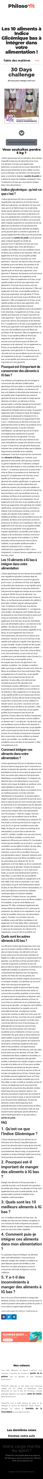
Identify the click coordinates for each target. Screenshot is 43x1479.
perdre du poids (32, 176)
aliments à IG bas (12, 457)
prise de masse (35, 1393)
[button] (36, 60)
